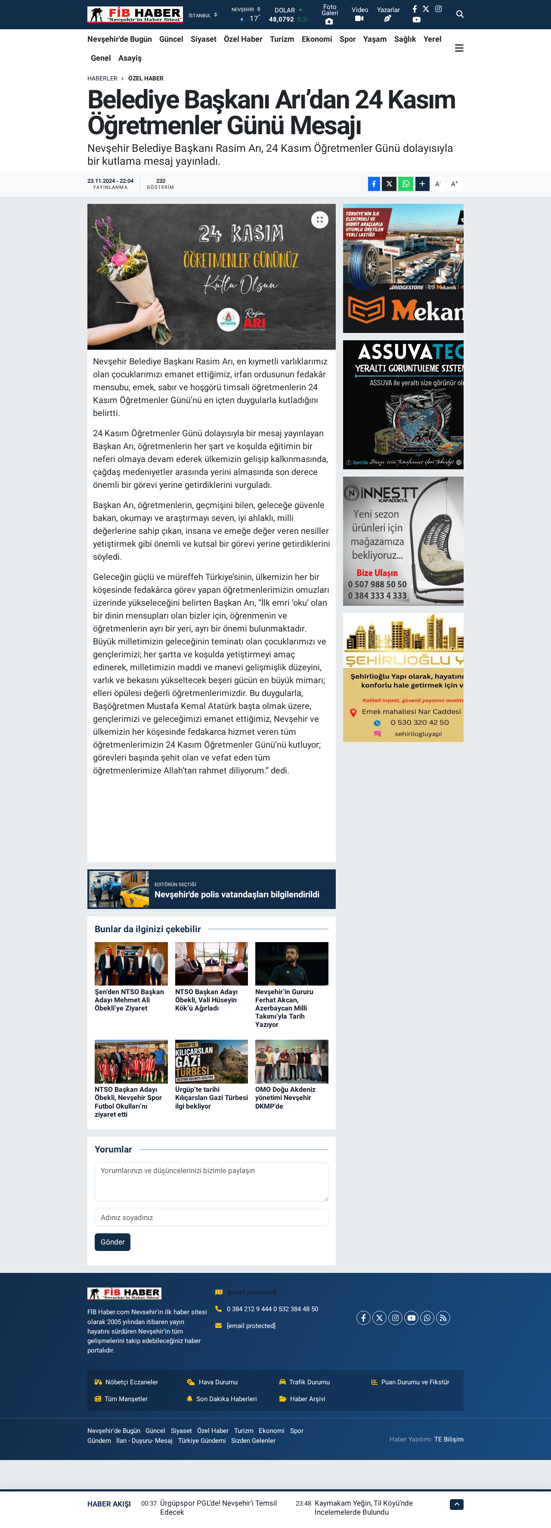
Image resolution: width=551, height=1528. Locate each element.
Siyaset (204, 38)
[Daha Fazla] (422, 184)
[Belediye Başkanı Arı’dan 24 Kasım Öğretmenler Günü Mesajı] (211, 276)
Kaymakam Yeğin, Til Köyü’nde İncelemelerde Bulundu (364, 1507)
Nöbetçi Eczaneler (131, 1382)
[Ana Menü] (459, 48)
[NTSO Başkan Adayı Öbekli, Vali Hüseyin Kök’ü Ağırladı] (211, 963)
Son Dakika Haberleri (226, 1399)
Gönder (113, 1242)
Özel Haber (243, 38)
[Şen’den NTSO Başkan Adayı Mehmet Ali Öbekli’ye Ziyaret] (131, 963)
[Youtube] (411, 1318)
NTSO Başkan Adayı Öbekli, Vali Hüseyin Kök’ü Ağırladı (206, 1000)
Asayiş (130, 57)
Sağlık (405, 38)
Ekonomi (317, 38)
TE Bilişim (449, 1439)
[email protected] (252, 1292)
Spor (348, 38)
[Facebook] (363, 1318)
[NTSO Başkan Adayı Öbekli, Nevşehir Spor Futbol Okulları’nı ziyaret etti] (131, 1061)
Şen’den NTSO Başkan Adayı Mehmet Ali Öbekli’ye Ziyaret (129, 1000)
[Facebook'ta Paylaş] (374, 184)
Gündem (99, 1441)
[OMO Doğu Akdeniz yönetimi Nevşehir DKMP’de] (291, 1061)
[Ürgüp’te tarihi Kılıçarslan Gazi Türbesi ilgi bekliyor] (211, 1061)
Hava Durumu (218, 1382)
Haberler (102, 78)
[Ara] (460, 14)
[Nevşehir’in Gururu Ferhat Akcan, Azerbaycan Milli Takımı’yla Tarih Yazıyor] (291, 963)
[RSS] (443, 1318)
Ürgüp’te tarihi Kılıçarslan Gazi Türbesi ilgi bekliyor (211, 1097)
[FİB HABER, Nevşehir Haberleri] (135, 14)
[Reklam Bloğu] (418, 268)
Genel (101, 57)
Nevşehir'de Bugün (119, 38)
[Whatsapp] (427, 1318)
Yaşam (375, 38)
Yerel (433, 38)
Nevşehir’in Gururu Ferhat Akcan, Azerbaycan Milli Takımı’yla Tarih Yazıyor (284, 1008)
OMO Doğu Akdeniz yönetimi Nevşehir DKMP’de (285, 1097)
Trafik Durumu (309, 1382)
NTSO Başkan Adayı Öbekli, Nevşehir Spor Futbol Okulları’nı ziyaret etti (128, 1101)
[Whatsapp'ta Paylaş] (405, 184)
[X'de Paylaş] (389, 184)
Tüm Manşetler (126, 1399)
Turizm (282, 38)
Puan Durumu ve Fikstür (415, 1382)
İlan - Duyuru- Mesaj (144, 1441)
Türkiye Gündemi (202, 1441)
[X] (379, 1318)
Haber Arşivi (307, 1399)
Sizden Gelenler (253, 1441)
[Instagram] (395, 1318)
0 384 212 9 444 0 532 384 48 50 (272, 1309)
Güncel (171, 38)
